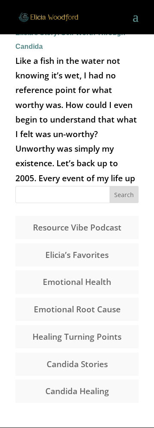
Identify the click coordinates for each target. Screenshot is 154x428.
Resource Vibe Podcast (77, 227)
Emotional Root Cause (77, 309)
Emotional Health (77, 281)
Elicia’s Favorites (77, 254)
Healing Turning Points (77, 336)
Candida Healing (77, 391)
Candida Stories (77, 364)
